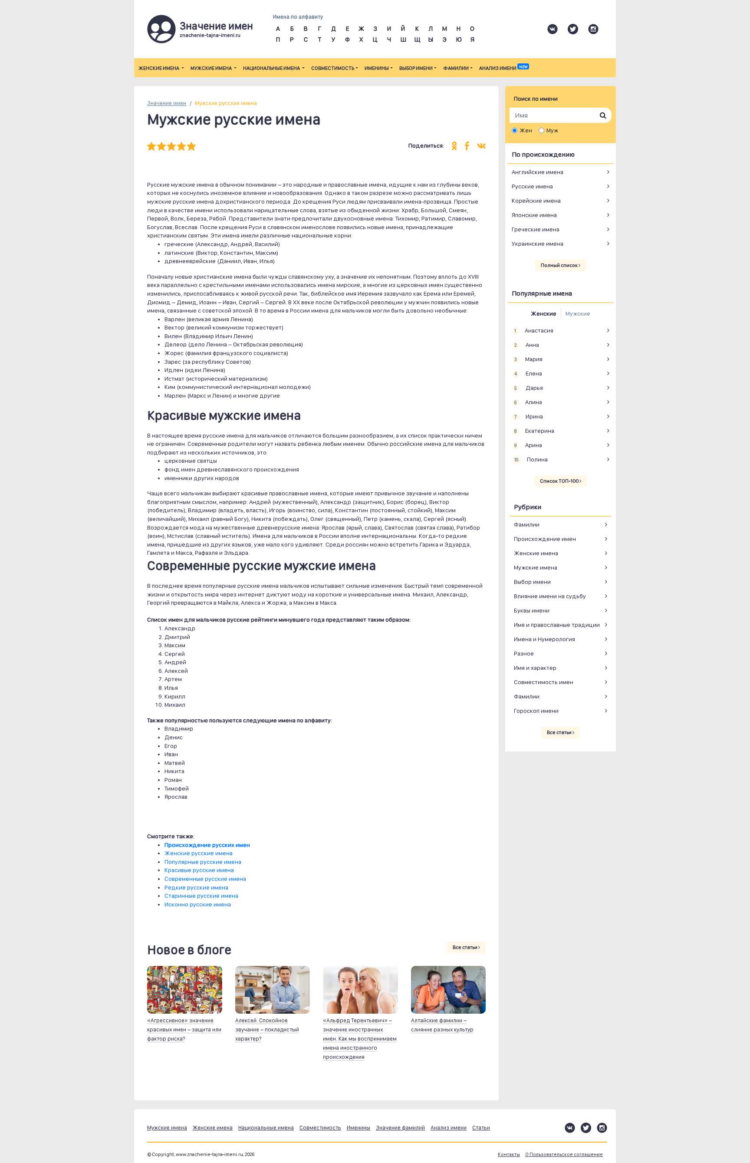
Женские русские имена (198, 853)
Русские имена (532, 186)
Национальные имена (272, 68)
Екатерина (534, 430)
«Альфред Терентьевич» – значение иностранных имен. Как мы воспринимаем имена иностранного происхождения (360, 1038)
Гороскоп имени (536, 710)
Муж (552, 130)
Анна (526, 344)
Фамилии (456, 68)
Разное (524, 653)
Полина (530, 459)
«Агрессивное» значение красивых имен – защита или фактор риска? (184, 1029)
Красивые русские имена (199, 869)
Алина (528, 402)
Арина (528, 444)
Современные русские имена (205, 878)
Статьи (481, 1127)
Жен (526, 130)
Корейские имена (536, 200)
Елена (528, 373)
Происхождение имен (545, 538)
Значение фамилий (400, 1127)
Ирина (528, 416)
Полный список (560, 265)
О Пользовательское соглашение (564, 1154)
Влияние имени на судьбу (550, 596)
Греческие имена (535, 229)
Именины (377, 68)
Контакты (509, 1154)
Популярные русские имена (202, 861)
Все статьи (465, 947)
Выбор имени (416, 68)
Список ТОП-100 (559, 481)
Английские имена (537, 171)
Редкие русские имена (196, 887)
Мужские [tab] (578, 313)
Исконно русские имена (197, 904)
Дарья (528, 387)
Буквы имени (531, 610)
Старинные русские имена (201, 895)
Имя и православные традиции (557, 624)
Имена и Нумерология (544, 639)
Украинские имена (537, 243)
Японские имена (534, 214)
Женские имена (159, 68)
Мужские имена (212, 68)
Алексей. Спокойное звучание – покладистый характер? (267, 1029)
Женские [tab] (543, 313)
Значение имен (166, 103)
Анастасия (533, 330)
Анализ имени (503, 68)
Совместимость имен (543, 682)
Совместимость (332, 68)
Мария (528, 359)
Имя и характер (535, 667)
